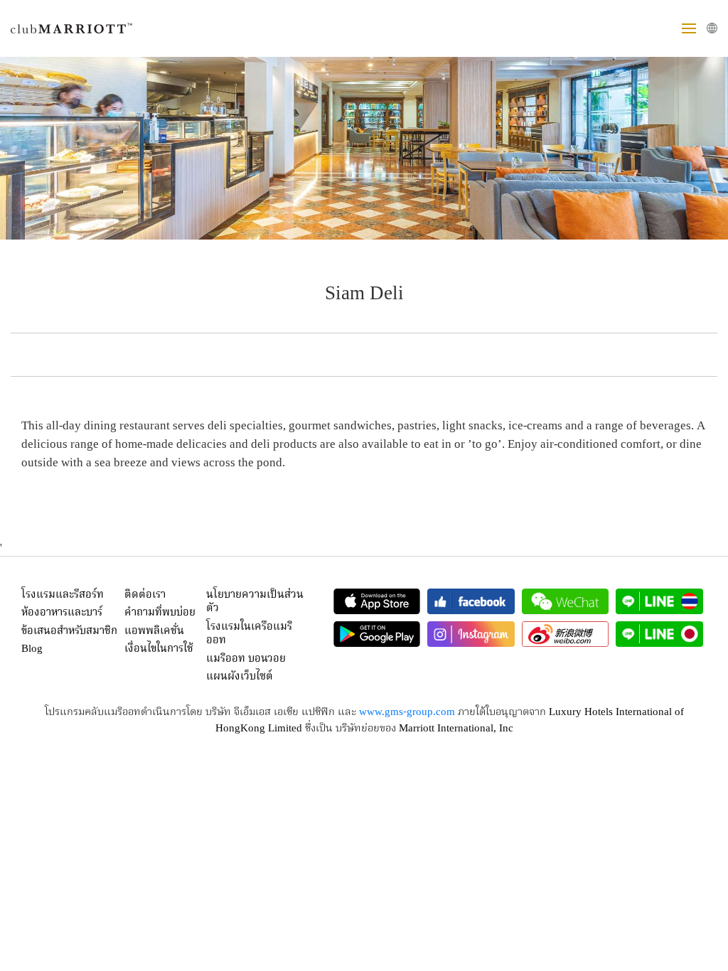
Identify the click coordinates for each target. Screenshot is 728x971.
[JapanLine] (659, 634)
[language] (712, 28)
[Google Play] (377, 634)
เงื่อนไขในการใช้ (158, 649)
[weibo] (565, 634)
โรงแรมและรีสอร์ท (62, 594)
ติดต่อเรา (145, 594)
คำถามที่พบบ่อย (160, 612)
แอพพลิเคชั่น (154, 631)
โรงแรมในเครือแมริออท (249, 634)
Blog (32, 649)
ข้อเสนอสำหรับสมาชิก (69, 631)
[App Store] (377, 601)
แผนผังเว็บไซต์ (239, 676)
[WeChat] (565, 601)
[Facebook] (471, 601)
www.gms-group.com (407, 712)
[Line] (659, 601)
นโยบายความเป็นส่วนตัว (255, 602)
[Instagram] (471, 634)
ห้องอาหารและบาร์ (61, 612)
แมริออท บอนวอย (246, 658)
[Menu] (689, 28)
